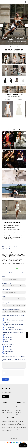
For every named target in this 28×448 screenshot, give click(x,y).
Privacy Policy (18, 410)
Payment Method (19, 406)
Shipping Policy (5, 410)
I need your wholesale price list (11, 319)
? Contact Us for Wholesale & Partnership (11, 247)
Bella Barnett (18, 412)
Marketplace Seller (8, 349)
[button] (25, 109)
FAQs (16, 408)
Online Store (7, 348)
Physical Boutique (8, 346)
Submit (5, 379)
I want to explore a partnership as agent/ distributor (13, 321)
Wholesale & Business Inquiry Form (13, 272)
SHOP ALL (14, 124)
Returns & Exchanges (7, 412)
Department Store (8, 351)
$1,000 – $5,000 (8, 337)
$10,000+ (6, 341)
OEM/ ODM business (9, 327)
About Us (4, 406)
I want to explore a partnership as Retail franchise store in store (13, 325)
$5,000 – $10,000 (8, 339)
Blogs (16, 414)
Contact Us (4, 408)
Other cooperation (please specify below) (13, 329)
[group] (7, 110)
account (26, 2)
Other (5, 353)
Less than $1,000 (8, 336)
